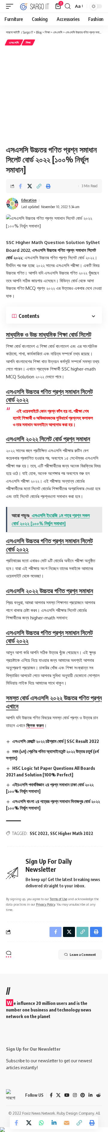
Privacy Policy (45, 904)
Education (29, 200)
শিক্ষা (28, 42)
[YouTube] (67, 1095)
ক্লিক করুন (35, 725)
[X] (58, 1095)
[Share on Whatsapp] (41, 1122)
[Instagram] (74, 1095)
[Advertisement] (54, 95)
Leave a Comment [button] (83, 954)
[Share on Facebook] (20, 186)
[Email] (66, 1122)
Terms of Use (58, 899)
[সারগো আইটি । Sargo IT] (35, 6)
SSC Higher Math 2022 (71, 833)
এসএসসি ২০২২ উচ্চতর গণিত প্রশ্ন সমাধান (49, 590)
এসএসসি (14, 42)
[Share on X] (30, 186)
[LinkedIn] (90, 1095)
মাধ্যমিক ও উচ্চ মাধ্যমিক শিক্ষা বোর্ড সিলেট (48, 334)
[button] (11, 6)
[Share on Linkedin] (54, 1122)
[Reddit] (98, 1095)
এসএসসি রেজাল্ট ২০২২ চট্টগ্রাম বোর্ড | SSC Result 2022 (55, 741)
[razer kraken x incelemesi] (54, 1129)
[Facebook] (51, 1095)
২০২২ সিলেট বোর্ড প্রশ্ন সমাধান (48, 439)
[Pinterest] (82, 1095)
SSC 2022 (39, 833)
